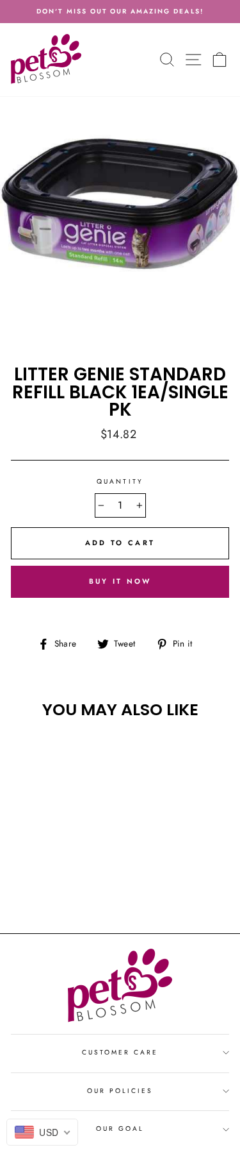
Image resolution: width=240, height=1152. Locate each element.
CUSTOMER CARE (120, 1052)
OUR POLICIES (120, 1091)
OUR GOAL (120, 1128)
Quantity (120, 481)
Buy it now (120, 581)
